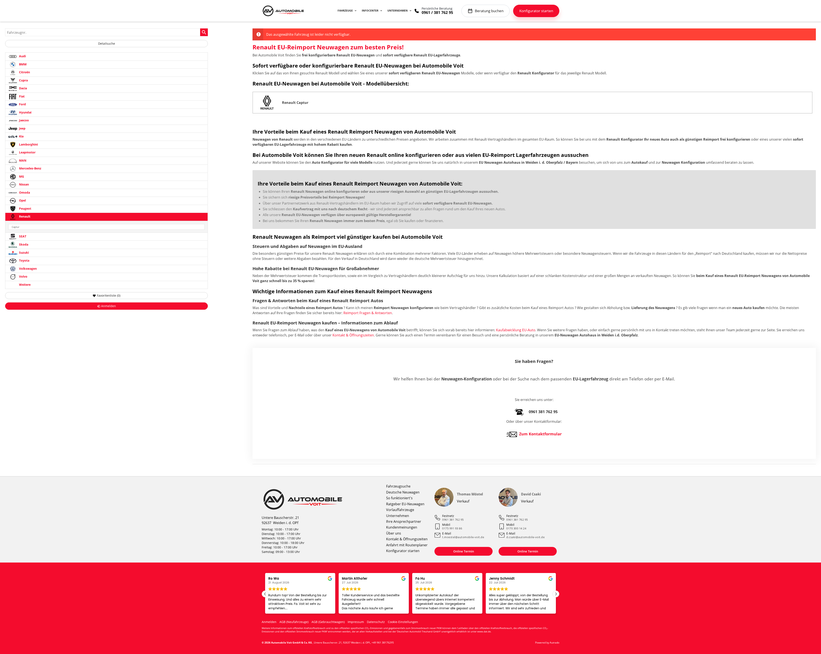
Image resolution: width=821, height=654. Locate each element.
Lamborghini (28, 144)
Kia (21, 136)
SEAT (22, 236)
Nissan (23, 184)
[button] (556, 594)
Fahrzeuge (345, 10)
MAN (22, 160)
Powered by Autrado (547, 642)
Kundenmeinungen (401, 527)
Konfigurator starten (402, 550)
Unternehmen (397, 10)
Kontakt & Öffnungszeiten (353, 335)
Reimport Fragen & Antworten (367, 313)
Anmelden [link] (108, 306)
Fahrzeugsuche (398, 486)
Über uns (393, 533)
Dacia (22, 88)
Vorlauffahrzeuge (400, 509)
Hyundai (24, 112)
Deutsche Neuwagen (402, 492)
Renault (24, 216)
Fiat (21, 96)
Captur (15, 226)
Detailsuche (106, 43)
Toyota (23, 260)
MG (21, 176)
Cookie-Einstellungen (403, 622)
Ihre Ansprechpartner (403, 521)
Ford (22, 104)
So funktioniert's (399, 498)
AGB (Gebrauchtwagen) (328, 622)
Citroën (24, 72)
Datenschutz (376, 622)
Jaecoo (23, 120)
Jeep (21, 128)
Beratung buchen (489, 10)
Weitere (24, 285)
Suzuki (23, 252)
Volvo (22, 276)
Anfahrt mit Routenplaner (407, 545)
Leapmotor (26, 152)
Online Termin (463, 551)
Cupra (23, 80)
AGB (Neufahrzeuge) (294, 622)
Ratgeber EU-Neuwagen (405, 504)
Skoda (23, 244)
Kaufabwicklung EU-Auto (515, 330)
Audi (22, 56)
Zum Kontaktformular (540, 434)
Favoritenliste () (108, 295)
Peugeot (24, 208)
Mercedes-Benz (29, 168)
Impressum (356, 622)
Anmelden (269, 622)
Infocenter (370, 10)
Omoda (24, 192)
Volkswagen (27, 269)
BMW (22, 64)
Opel (22, 200)
